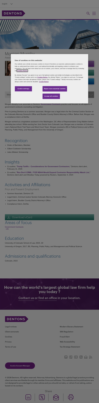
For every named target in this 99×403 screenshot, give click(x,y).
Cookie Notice (44, 81)
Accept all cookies (51, 96)
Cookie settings (23, 88)
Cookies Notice (22, 70)
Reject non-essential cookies (55, 88)
